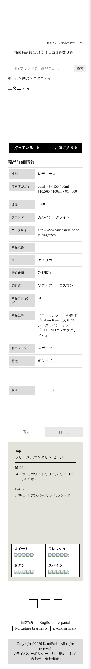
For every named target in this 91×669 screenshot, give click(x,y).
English (45, 622)
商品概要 (18, 247)
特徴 (15, 361)
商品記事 (18, 315)
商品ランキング (21, 300)
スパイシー (57, 565)
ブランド (18, 217)
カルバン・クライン (54, 217)
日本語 (27, 622)
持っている (23, 148)
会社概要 (52, 659)
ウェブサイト (21, 230)
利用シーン (19, 348)
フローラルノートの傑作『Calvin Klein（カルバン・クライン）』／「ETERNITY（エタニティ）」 (57, 325)
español (64, 622)
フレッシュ (57, 549)
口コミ (64, 432)
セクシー (21, 565)
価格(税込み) (20, 186)
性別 (15, 174)
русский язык (64, 628)
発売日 (16, 204)
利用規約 (59, 654)
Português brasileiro (31, 628)
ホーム (13, 78)
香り (26, 432)
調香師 (16, 285)
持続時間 (18, 273)
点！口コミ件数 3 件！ (59, 52)
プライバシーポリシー (30, 654)
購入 (15, 390)
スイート (21, 549)
